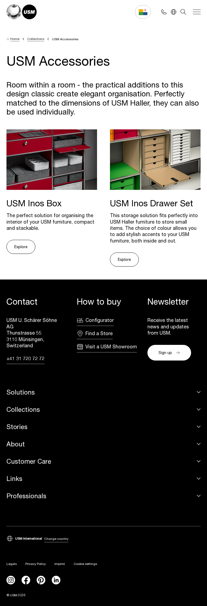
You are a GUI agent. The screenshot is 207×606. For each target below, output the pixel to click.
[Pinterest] (41, 580)
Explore (20, 246)
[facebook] (26, 580)
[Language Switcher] (173, 12)
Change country (56, 539)
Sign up (165, 352)
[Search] (183, 12)
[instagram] (10, 580)
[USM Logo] (21, 11)
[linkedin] (56, 580)
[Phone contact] (164, 12)
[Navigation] (197, 12)
